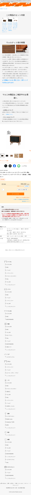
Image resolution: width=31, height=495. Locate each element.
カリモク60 (8, 264)
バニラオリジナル (10, 357)
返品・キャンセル (19, 483)
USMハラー (9, 347)
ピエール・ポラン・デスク (12, 372)
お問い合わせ (3, 483)
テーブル (9, 261)
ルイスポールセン (10, 416)
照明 (8, 413)
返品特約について (25, 201)
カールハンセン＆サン (11, 276)
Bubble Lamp (9, 419)
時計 (8, 432)
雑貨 (8, 439)
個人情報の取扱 (21, 487)
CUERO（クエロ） (10, 406)
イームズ (8, 270)
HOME (1, 8)
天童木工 (8, 391)
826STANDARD (9, 319)
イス (8, 380)
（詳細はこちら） (9, 114)
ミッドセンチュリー (10, 284)
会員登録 (26, 186)
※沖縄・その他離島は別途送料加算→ (21, 199)
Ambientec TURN (10, 422)
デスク (8, 361)
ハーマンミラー (9, 273)
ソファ (8, 289)
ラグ (8, 354)
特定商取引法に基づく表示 (11, 487)
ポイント (26, 483)
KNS (7, 267)
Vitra (7, 279)
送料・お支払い (10, 483)
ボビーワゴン (9, 335)
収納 (8, 323)
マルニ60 (5, 8)
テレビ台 (9, 311)
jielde (7, 425)
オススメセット (10, 467)
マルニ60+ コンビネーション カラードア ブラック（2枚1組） (10, 27)
